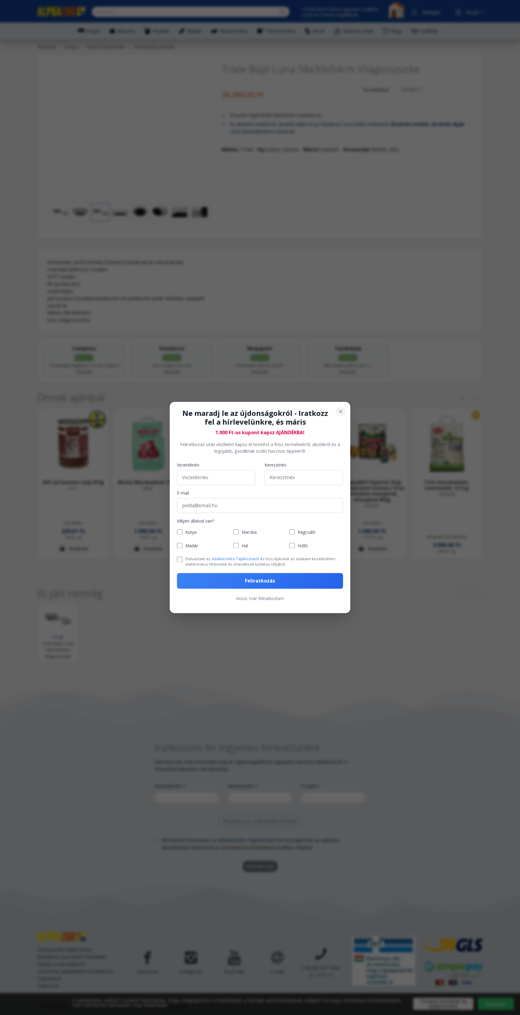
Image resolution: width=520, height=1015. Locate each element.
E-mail (183, 493)
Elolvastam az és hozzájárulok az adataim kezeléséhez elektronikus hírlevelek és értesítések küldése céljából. (260, 561)
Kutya (191, 532)
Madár (191, 545)
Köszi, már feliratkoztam (260, 599)
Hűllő (303, 545)
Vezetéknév (188, 465)
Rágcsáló (306, 532)
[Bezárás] (340, 411)
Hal (245, 545)
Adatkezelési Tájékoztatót (235, 558)
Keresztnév (275, 465)
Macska (249, 532)
